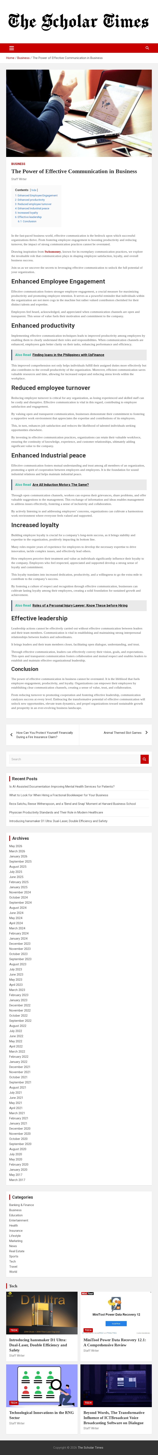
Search (145, 759)
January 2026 (18, 856)
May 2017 (15, 1175)
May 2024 (15, 918)
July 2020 (15, 1154)
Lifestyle (15, 1236)
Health (13, 1225)
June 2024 (16, 913)
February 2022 (18, 1057)
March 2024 (17, 928)
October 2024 (18, 897)
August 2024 (17, 908)
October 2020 (18, 1139)
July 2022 (15, 1031)
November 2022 (20, 1010)
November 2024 (20, 892)
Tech (12, 1261)
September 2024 (20, 902)
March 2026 (17, 851)
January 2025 (18, 887)
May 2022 (15, 1041)
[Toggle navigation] (11, 48)
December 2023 (19, 944)
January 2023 (18, 1000)
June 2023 (16, 974)
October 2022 (18, 1015)
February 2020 (18, 1164)
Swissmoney (53, 251)
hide (33, 190)
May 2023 (15, 980)
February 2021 (18, 1118)
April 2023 (16, 985)
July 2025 (15, 872)
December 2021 (19, 1067)
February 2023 (18, 995)
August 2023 (17, 964)
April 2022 (16, 1046)
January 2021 (18, 1123)
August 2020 (17, 1149)
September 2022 (20, 1021)
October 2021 (18, 1077)
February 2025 (18, 882)
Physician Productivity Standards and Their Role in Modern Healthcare (56, 812)
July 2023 (15, 969)
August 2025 (17, 867)
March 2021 (17, 1113)
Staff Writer (19, 179)
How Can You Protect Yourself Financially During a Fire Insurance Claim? (44, 735)
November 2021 (20, 1072)
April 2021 (16, 1108)
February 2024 (18, 933)
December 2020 (19, 1128)
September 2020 (20, 1144)
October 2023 (18, 954)
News (13, 1246)
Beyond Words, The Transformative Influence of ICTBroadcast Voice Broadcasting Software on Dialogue (114, 1417)
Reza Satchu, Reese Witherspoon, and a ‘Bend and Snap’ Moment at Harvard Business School (72, 804)
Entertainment (18, 1220)
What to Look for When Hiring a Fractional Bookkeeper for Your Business (58, 795)
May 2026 (15, 846)
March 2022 (17, 1051)
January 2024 (18, 938)
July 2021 (15, 1092)
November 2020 (20, 1134)
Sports (13, 1256)
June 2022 (16, 1036)
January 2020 (18, 1170)
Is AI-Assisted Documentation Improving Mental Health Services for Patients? (62, 786)
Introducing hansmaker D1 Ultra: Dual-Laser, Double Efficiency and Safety (58, 821)
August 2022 (17, 1026)
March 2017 (17, 1180)
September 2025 (20, 861)
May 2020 (15, 1159)
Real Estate (16, 1251)
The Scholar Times (90, 1447)
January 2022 (18, 1062)
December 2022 (19, 1005)
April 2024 (16, 923)
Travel (13, 1266)
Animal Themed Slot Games (123, 733)
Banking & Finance (21, 1205)
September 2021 (20, 1082)
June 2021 (16, 1098)
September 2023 (20, 959)
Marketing (15, 1241)
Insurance (16, 1231)
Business (18, 164)
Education (16, 1215)
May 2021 (15, 1103)
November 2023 (20, 949)
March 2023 (17, 990)
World (13, 1272)
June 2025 (16, 877)
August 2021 (17, 1087)
